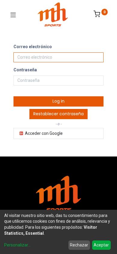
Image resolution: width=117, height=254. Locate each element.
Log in (58, 101)
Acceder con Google (43, 133)
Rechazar (79, 245)
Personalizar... (17, 245)
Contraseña (25, 69)
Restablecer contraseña (58, 114)
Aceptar (101, 245)
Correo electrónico (33, 46)
